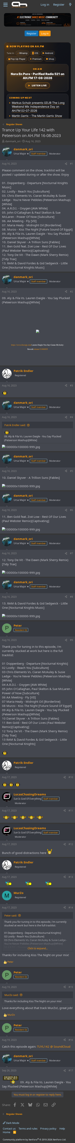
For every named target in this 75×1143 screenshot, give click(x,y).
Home (6, 1132)
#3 (71, 385)
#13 (71, 877)
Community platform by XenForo (34, 1139)
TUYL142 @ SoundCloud (53, 1046)
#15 (71, 987)
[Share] (66, 164)
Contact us (9, 1128)
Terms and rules (28, 1128)
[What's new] (70, 4)
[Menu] (5, 5)
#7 (71, 553)
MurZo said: (11, 995)
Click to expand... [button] (38, 948)
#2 (71, 291)
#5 (71, 471)
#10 (71, 777)
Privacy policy (48, 1128)
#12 (71, 844)
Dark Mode (12, 1123)
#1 (71, 163)
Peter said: (10, 915)
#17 (71, 1070)
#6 (71, 510)
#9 (71, 640)
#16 (71, 1040)
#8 (71, 596)
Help (62, 1128)
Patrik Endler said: (15, 425)
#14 (71, 907)
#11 (71, 810)
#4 (71, 417)
